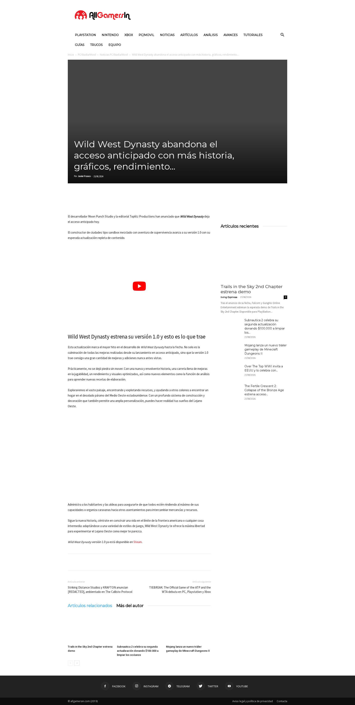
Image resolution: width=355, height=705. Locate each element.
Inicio (71, 54)
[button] (282, 35)
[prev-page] (70, 663)
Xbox (128, 35)
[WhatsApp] (100, 202)
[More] (119, 202)
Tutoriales (253, 35)
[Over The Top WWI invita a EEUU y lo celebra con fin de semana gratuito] (231, 371)
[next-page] (77, 663)
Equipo (114, 45)
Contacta (282, 701)
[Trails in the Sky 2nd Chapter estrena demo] (90, 627)
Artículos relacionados (90, 605)
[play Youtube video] (139, 286)
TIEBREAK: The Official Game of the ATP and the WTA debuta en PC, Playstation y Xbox (180, 589)
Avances (231, 35)
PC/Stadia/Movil (87, 54)
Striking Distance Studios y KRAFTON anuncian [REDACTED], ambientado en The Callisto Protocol (100, 589)
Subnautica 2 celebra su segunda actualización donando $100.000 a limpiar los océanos (137, 650)
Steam (138, 542)
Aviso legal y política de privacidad (252, 701)
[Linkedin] (91, 202)
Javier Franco (84, 176)
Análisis (211, 35)
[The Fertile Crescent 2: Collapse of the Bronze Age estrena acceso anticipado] (231, 391)
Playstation (85, 35)
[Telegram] (110, 202)
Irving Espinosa (229, 297)
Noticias (167, 35)
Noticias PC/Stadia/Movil (114, 54)
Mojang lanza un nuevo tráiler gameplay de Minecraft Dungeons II (265, 349)
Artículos (189, 35)
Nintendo (110, 35)
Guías (79, 45)
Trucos (96, 45)
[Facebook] (72, 202)
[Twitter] (81, 202)
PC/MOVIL (146, 35)
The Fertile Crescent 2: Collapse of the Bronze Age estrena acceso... (264, 390)
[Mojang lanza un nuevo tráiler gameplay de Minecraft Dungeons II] (188, 627)
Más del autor (130, 605)
